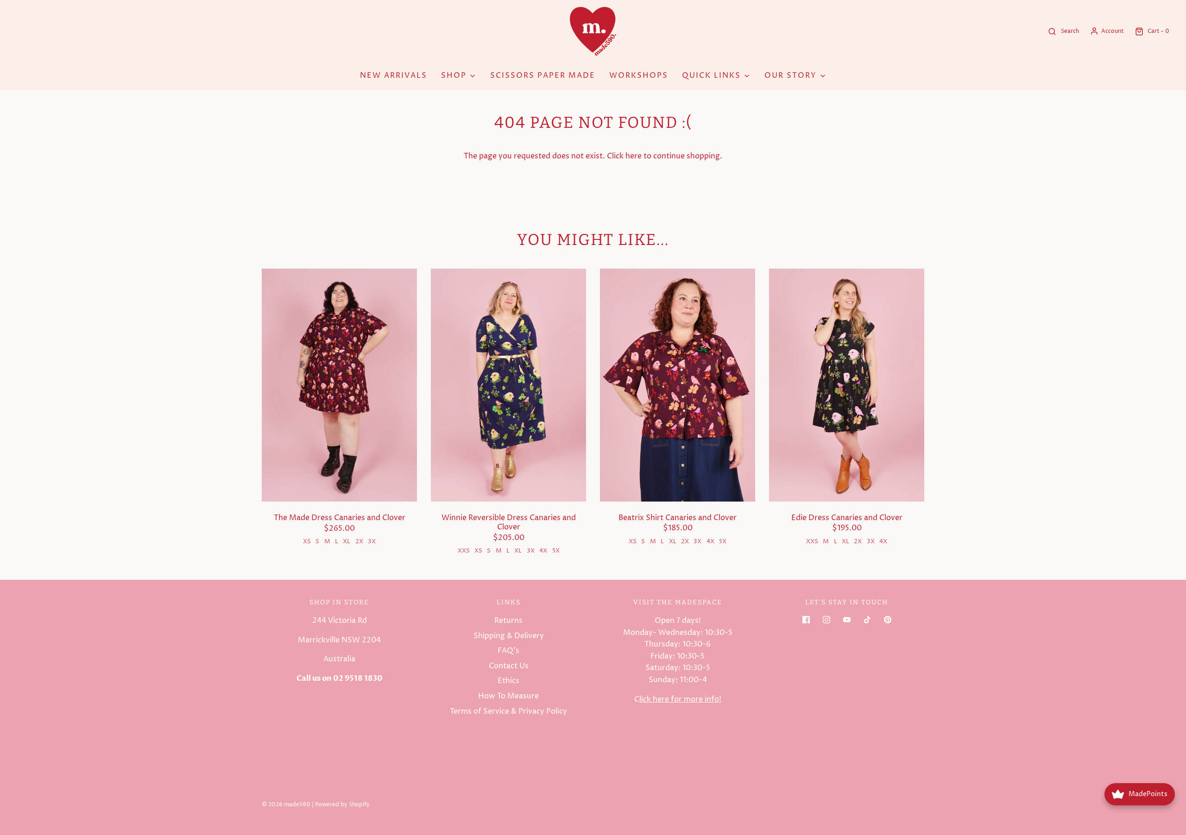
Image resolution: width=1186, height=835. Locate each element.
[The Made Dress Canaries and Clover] (339, 385)
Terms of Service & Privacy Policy (508, 711)
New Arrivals (393, 75)
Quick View (339, 484)
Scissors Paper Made (542, 75)
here (633, 156)
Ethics (508, 681)
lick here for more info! (680, 699)
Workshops (638, 75)
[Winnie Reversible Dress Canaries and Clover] (508, 385)
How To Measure (508, 696)
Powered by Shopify (342, 805)
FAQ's (508, 651)
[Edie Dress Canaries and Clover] (846, 385)
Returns (508, 620)
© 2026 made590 (286, 805)
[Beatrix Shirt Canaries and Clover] (677, 385)
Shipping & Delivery (508, 636)
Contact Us (509, 666)
